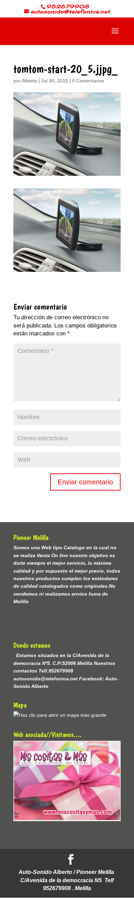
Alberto (29, 80)
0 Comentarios (88, 80)
